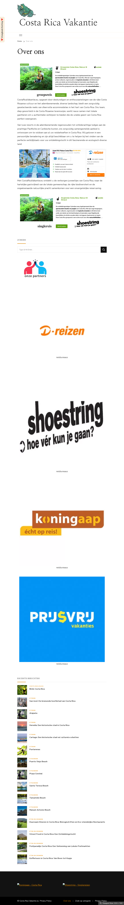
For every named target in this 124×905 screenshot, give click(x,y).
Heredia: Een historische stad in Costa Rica (49, 725)
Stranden (33, 759)
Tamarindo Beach (37, 798)
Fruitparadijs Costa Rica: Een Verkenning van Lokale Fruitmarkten (59, 846)
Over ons (67, 901)
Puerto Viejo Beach (38, 761)
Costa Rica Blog (36, 686)
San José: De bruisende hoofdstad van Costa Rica (52, 701)
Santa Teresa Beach (38, 786)
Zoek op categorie (83, 901)
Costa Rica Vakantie (58, 22)
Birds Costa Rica (37, 689)
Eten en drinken (36, 819)
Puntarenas (34, 749)
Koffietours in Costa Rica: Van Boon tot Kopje (50, 858)
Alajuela (33, 713)
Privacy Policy (45, 901)
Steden (32, 698)
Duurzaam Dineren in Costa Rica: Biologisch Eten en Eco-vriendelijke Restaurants (67, 822)
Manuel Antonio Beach (39, 810)
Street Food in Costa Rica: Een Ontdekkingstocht (52, 834)
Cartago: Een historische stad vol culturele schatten (54, 737)
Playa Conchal (36, 773)
